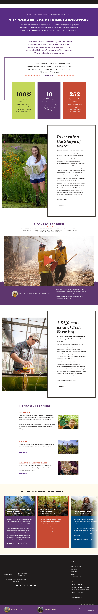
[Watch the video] (49, 261)
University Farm (76, 351)
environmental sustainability (64, 366)
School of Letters (16, 609)
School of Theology (51, 609)
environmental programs (63, 163)
